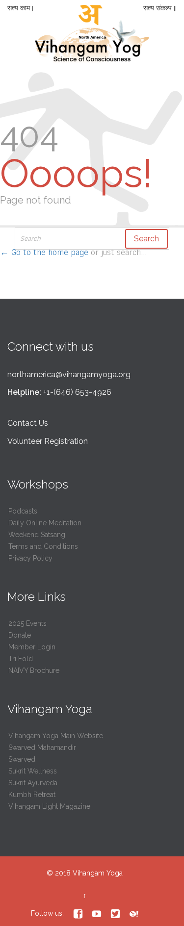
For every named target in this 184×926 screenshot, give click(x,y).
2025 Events (27, 623)
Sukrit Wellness (32, 771)
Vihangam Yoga (98, 873)
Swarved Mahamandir (42, 747)
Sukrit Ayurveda (32, 783)
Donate (19, 635)
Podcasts (22, 511)
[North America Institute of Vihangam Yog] (92, 37)
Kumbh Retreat (31, 794)
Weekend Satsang (36, 535)
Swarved (21, 759)
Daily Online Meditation (44, 523)
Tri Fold (20, 659)
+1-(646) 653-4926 (77, 392)
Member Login (31, 647)
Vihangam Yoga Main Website (55, 736)
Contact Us (27, 423)
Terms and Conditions (43, 546)
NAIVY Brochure (33, 670)
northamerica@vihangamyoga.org (69, 374)
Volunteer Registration (47, 441)
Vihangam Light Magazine (49, 806)
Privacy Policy (30, 558)
